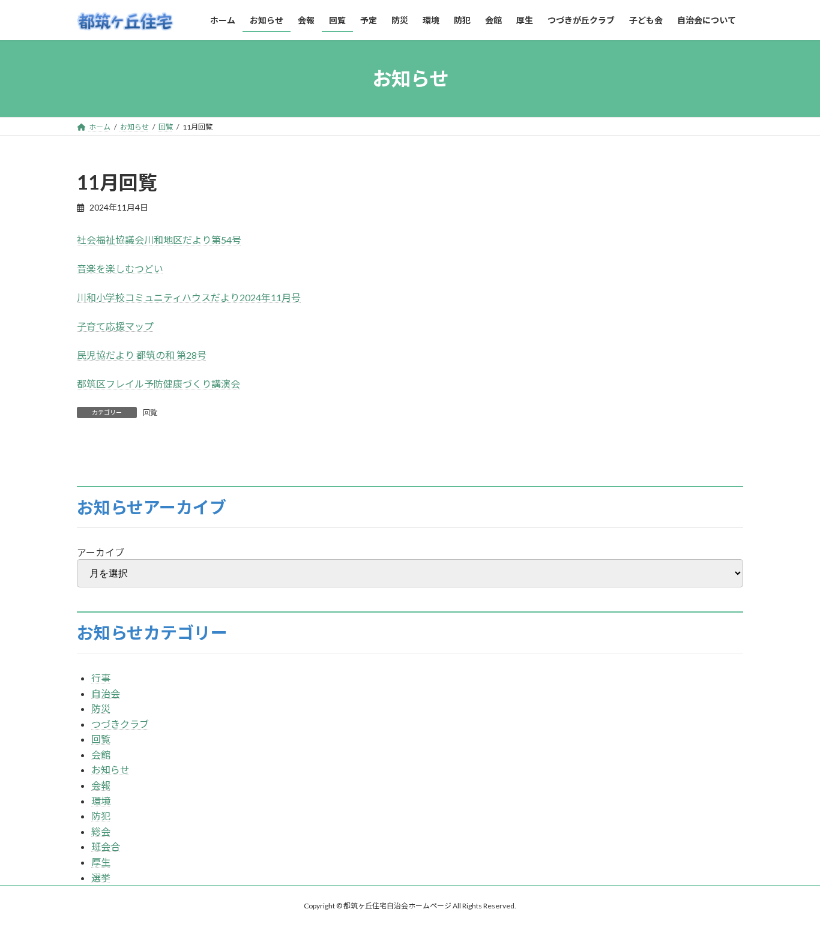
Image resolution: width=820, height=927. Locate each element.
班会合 (105, 846)
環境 (100, 800)
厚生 (100, 862)
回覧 (150, 412)
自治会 (105, 693)
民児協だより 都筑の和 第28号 (142, 355)
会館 (100, 754)
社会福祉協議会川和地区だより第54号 (159, 239)
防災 (100, 708)
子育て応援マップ (115, 326)
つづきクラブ (120, 724)
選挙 (100, 877)
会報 (100, 785)
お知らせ (110, 769)
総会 (100, 831)
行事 (100, 677)
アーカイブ (100, 552)
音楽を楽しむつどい (120, 268)
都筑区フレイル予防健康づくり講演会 (158, 383)
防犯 (100, 815)
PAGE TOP (790, 888)
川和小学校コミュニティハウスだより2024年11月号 (189, 297)
